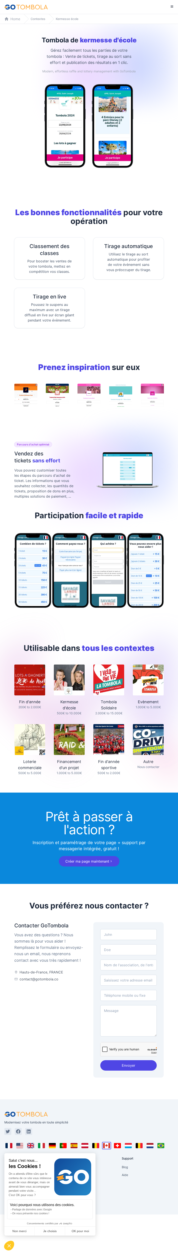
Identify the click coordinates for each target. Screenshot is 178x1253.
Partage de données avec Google (32, 1209)
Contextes (38, 19)
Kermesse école (67, 19)
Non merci (19, 1231)
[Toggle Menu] (172, 6)
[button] (9, 1245)
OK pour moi (80, 1231)
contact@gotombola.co (39, 979)
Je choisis (50, 1231)
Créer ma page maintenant (87, 861)
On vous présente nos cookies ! (30, 1213)
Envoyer (128, 1065)
